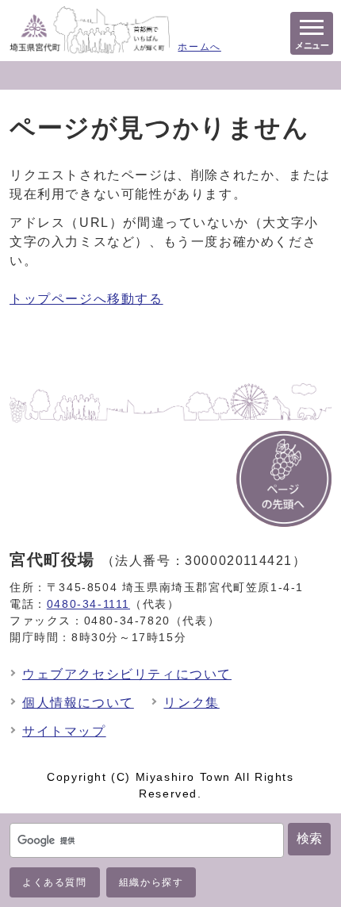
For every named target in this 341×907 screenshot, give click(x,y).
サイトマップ (64, 731)
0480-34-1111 (88, 604)
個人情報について (78, 702)
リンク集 (191, 702)
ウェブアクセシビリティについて (127, 674)
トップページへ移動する (86, 299)
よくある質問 (54, 882)
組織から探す (151, 882)
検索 (309, 838)
